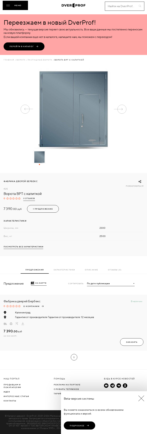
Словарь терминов (66, 389)
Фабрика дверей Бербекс (21, 181)
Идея (7, 392)
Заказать (131, 342)
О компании (31, 306)
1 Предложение (43, 209)
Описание (91, 270)
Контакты (10, 401)
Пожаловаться (134, 186)
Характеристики (64, 270)
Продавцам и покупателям (12, 386)
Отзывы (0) (115, 270)
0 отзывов (29, 198)
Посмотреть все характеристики (23, 247)
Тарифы (58, 393)
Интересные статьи (16, 396)
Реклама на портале (67, 385)
